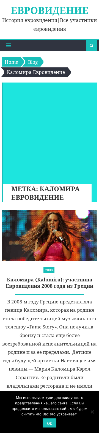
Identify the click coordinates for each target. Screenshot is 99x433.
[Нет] (92, 412)
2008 (49, 270)
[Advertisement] (49, 132)
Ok (49, 423)
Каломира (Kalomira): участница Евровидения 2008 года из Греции (49, 282)
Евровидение (50, 10)
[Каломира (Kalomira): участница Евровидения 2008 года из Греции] (49, 235)
